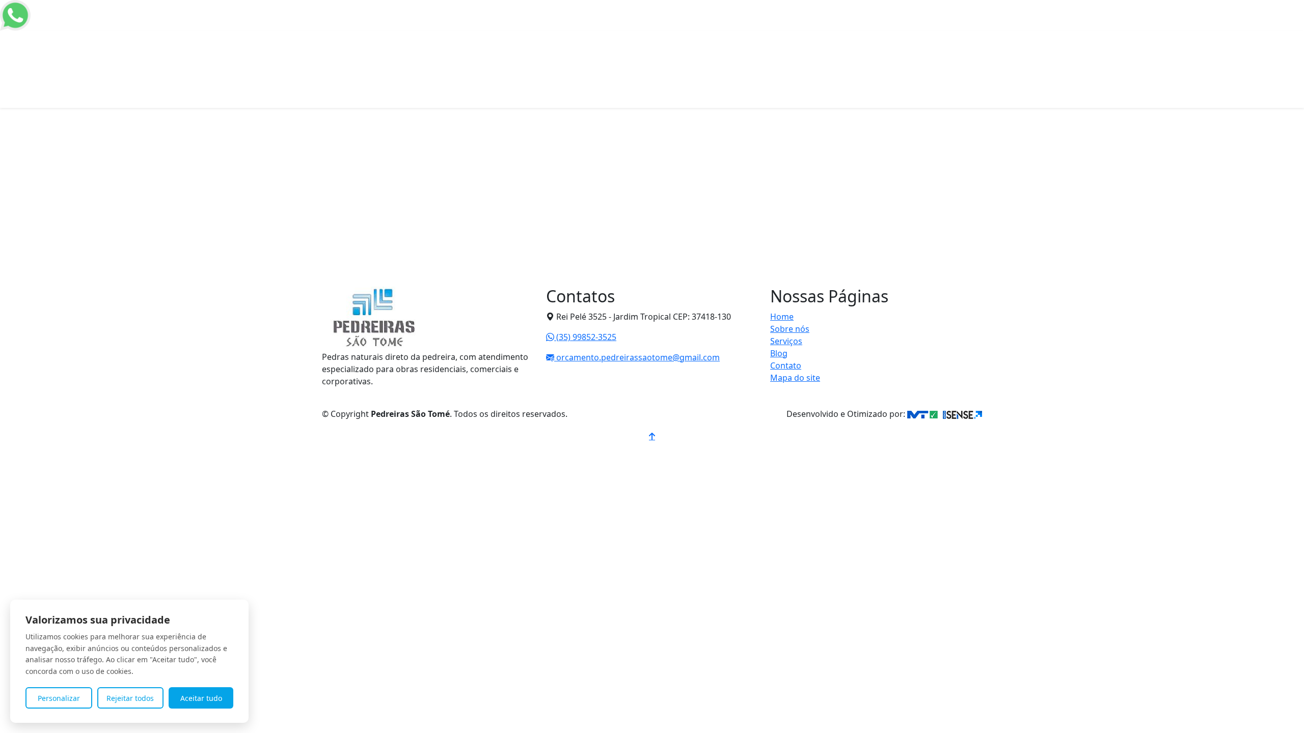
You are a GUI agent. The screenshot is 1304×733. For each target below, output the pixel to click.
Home (699, 38)
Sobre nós (738, 38)
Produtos (783, 38)
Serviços (786, 341)
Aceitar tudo (201, 698)
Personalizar (59, 698)
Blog (778, 353)
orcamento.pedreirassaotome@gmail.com (637, 357)
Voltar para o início (391, 303)
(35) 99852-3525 (585, 337)
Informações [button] (834, 38)
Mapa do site (795, 377)
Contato (889, 38)
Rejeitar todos (130, 698)
